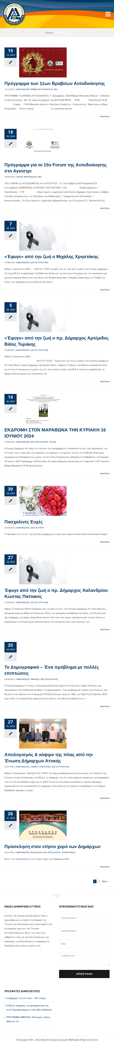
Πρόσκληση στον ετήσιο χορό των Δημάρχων (52, 846)
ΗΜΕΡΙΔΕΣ (35, 679)
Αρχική (49, 32)
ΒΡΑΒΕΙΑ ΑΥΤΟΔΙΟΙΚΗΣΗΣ (42, 89)
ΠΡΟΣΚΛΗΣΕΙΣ (41, 442)
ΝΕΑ (55, 89)
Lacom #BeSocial (69, 1040)
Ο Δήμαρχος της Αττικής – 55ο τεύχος (26, 998)
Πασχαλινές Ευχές (23, 521)
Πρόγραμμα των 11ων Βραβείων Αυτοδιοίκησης (54, 83)
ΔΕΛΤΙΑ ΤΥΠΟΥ (37, 262)
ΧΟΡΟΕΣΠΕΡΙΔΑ (68, 852)
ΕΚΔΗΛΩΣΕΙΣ (36, 852)
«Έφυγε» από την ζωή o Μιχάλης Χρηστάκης (51, 256)
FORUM (19, 177)
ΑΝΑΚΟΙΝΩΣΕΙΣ (23, 89)
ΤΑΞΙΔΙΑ (52, 442)
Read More (105, 116)
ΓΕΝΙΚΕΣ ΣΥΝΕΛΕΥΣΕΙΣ (41, 767)
